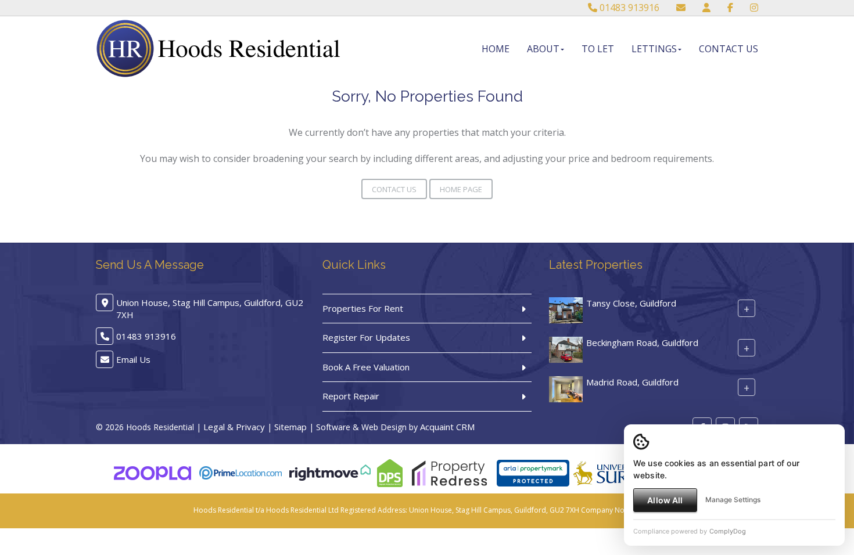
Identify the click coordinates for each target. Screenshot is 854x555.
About (543, 48)
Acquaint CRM (447, 427)
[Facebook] (730, 7)
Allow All (665, 500)
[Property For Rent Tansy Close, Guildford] (566, 309)
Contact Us (728, 48)
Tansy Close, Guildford (631, 303)
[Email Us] (681, 7)
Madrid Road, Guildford (632, 382)
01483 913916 (628, 7)
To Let (598, 48)
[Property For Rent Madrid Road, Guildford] (566, 388)
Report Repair (350, 396)
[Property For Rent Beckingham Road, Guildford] (566, 348)
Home (495, 48)
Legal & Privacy (234, 427)
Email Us (133, 359)
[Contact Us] (706, 7)
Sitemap (290, 427)
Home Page (461, 189)
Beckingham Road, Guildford (642, 342)
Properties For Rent (362, 308)
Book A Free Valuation (366, 367)
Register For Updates (366, 337)
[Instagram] (754, 7)
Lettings (654, 48)
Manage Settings (732, 499)
